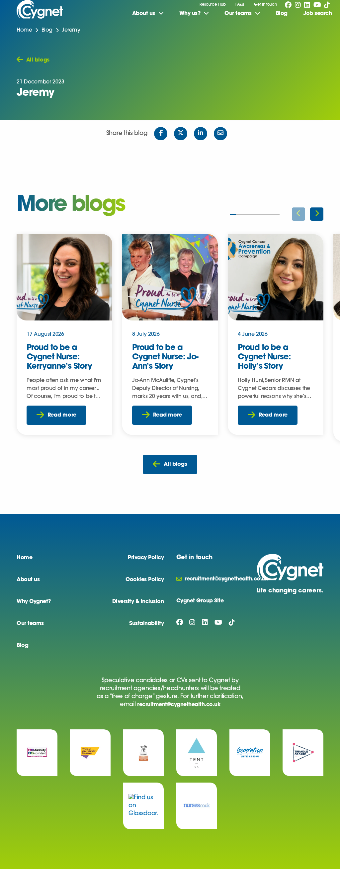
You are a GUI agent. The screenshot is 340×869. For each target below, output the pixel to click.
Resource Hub (212, 5)
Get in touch (265, 5)
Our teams (30, 623)
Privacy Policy (146, 557)
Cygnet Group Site (200, 601)
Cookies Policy (145, 579)
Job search (317, 13)
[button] (316, 214)
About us (28, 579)
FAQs (239, 5)
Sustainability (146, 623)
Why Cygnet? (34, 601)
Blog (282, 13)
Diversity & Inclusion (138, 601)
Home (24, 30)
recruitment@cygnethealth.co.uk (178, 704)
